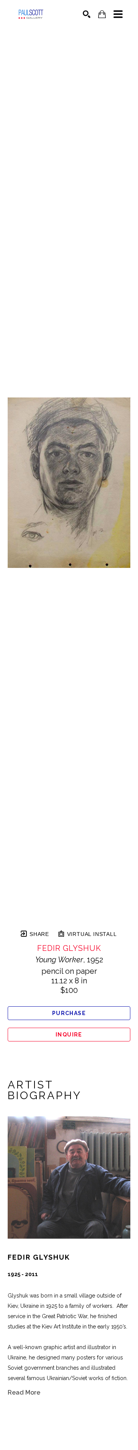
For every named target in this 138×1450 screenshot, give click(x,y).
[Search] (86, 14)
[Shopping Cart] (102, 14)
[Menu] (118, 14)
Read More (24, 1392)
